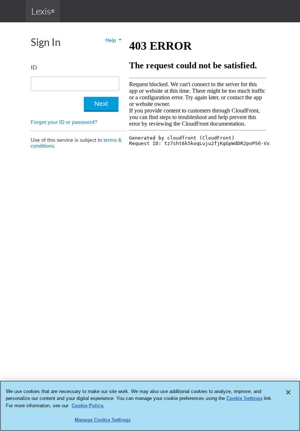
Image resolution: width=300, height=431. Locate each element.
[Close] (288, 392)
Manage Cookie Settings (103, 420)
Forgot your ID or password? (64, 122)
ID (34, 67)
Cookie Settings (244, 398)
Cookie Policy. (88, 405)
